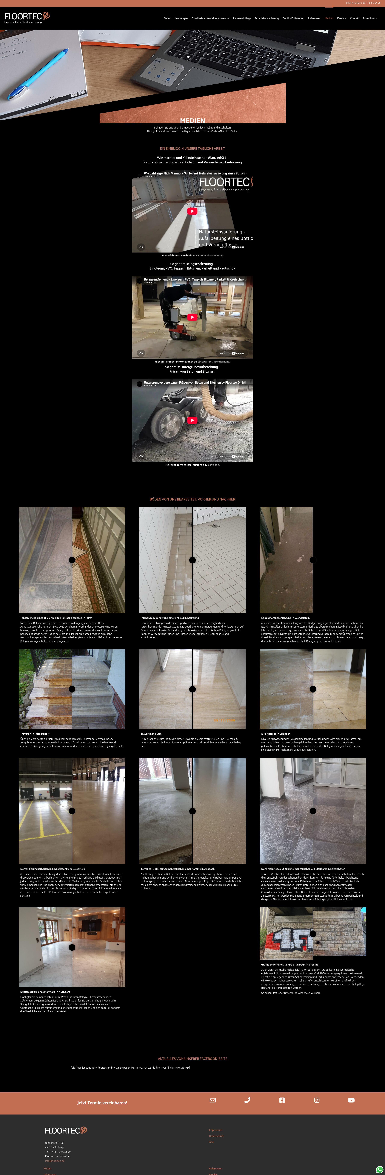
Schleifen (213, 465)
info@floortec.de (55, 1161)
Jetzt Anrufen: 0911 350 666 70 (363, 3)
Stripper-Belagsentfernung (213, 362)
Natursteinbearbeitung (209, 256)
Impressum (215, 1130)
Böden (47, 1169)
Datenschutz (216, 1136)
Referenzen (215, 1169)
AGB (211, 1142)
